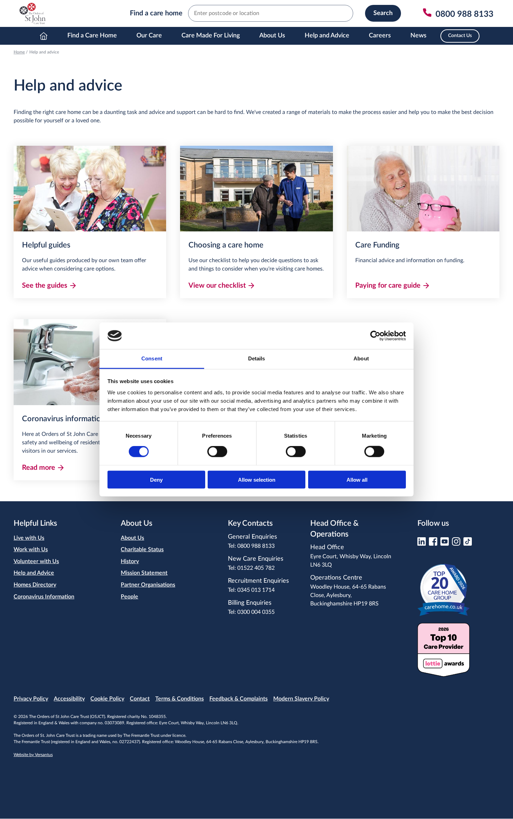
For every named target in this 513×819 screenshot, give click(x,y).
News (418, 36)
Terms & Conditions (179, 699)
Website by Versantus (33, 755)
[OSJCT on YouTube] (444, 543)
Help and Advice (327, 36)
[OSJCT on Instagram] (456, 543)
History (130, 561)
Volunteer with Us (36, 561)
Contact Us (460, 35)
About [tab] (361, 358)
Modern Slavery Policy (301, 699)
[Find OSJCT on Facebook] (433, 543)
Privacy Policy (31, 699)
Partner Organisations (148, 585)
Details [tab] (256, 358)
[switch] (217, 451)
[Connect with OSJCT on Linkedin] (421, 543)
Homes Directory (35, 585)
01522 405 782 (256, 568)
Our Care (149, 36)
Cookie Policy (107, 699)
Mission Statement (144, 573)
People (129, 596)
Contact (140, 699)
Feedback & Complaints (238, 699)
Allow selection (256, 479)
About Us (272, 36)
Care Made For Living (210, 36)
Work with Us (31, 549)
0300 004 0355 (256, 612)
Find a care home (156, 13)
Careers (380, 36)
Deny (156, 479)
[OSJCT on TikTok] (467, 543)
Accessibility (69, 699)
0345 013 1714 (256, 590)
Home (43, 36)
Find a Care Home (92, 36)
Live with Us (29, 538)
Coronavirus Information (44, 596)
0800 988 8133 (256, 546)
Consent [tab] (151, 358)
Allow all (357, 479)
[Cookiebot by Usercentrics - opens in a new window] (375, 335)
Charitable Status (142, 549)
